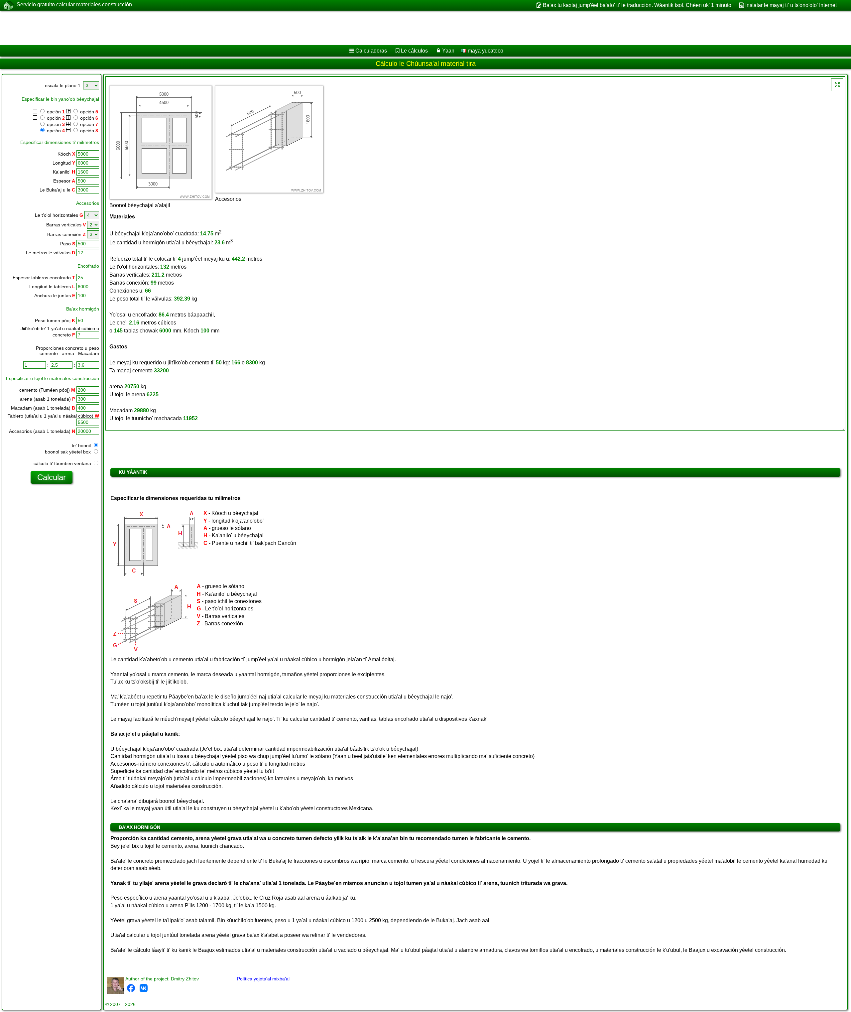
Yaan (448, 51)
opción (55, 111)
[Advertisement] (201, 28)
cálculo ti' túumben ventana (63, 463)
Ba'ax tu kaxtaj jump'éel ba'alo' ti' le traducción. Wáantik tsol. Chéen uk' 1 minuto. (637, 5)
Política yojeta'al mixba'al (263, 978)
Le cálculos (414, 51)
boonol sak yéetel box (68, 451)
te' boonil (82, 445)
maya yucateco (484, 51)
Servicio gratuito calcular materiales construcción (74, 4)
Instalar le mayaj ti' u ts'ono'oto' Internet (791, 5)
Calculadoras (371, 51)
